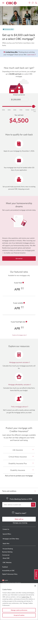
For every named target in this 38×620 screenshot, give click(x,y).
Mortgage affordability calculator (19, 385)
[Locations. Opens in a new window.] (29, 3)
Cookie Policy (25, 597)
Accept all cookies (19, 615)
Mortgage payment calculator (19, 362)
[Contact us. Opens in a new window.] (33, 3)
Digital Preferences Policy (9, 574)
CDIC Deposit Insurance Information (11, 582)
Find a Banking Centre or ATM (21, 499)
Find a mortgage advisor (19, 407)
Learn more (31, 55)
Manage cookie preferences (19, 610)
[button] (36, 3)
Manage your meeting (20, 523)
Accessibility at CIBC (8, 570)
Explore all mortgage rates (19, 335)
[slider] (19, 106)
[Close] (35, 586)
